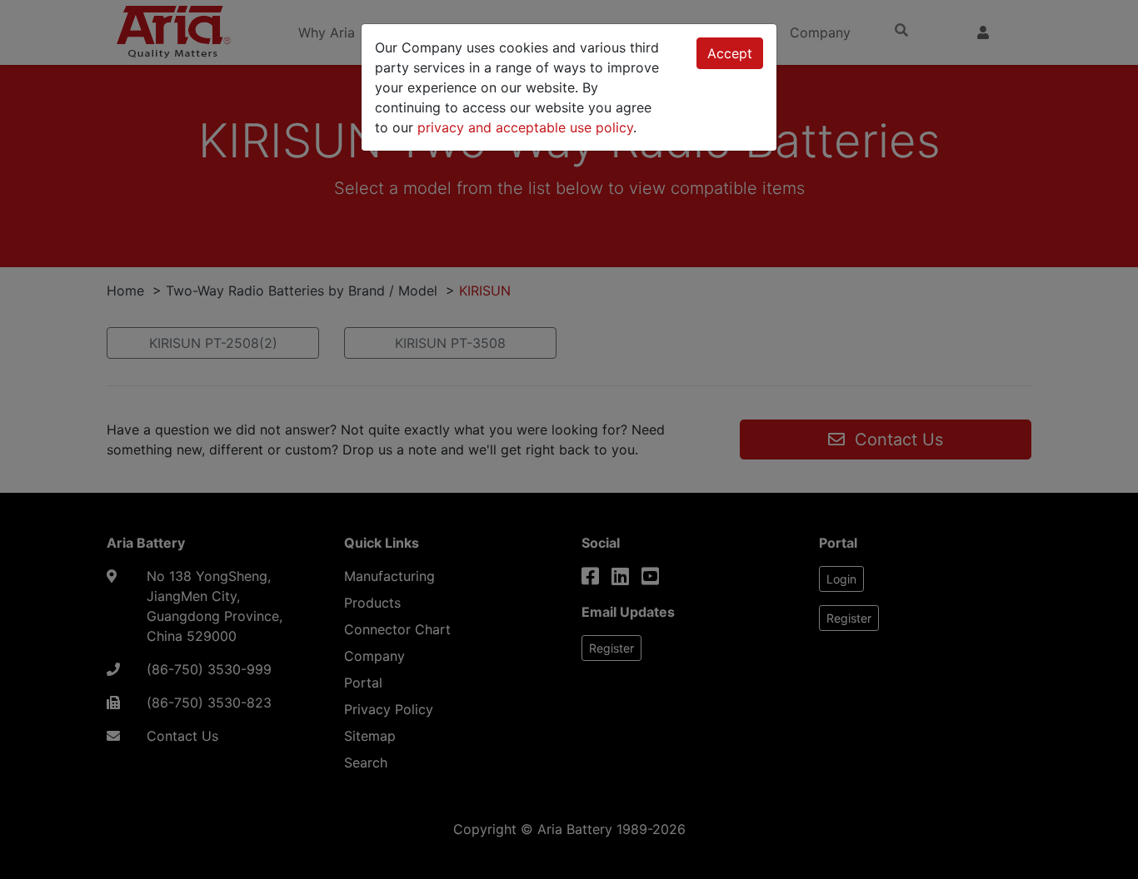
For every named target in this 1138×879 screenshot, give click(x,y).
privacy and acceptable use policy (525, 127)
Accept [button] (729, 53)
